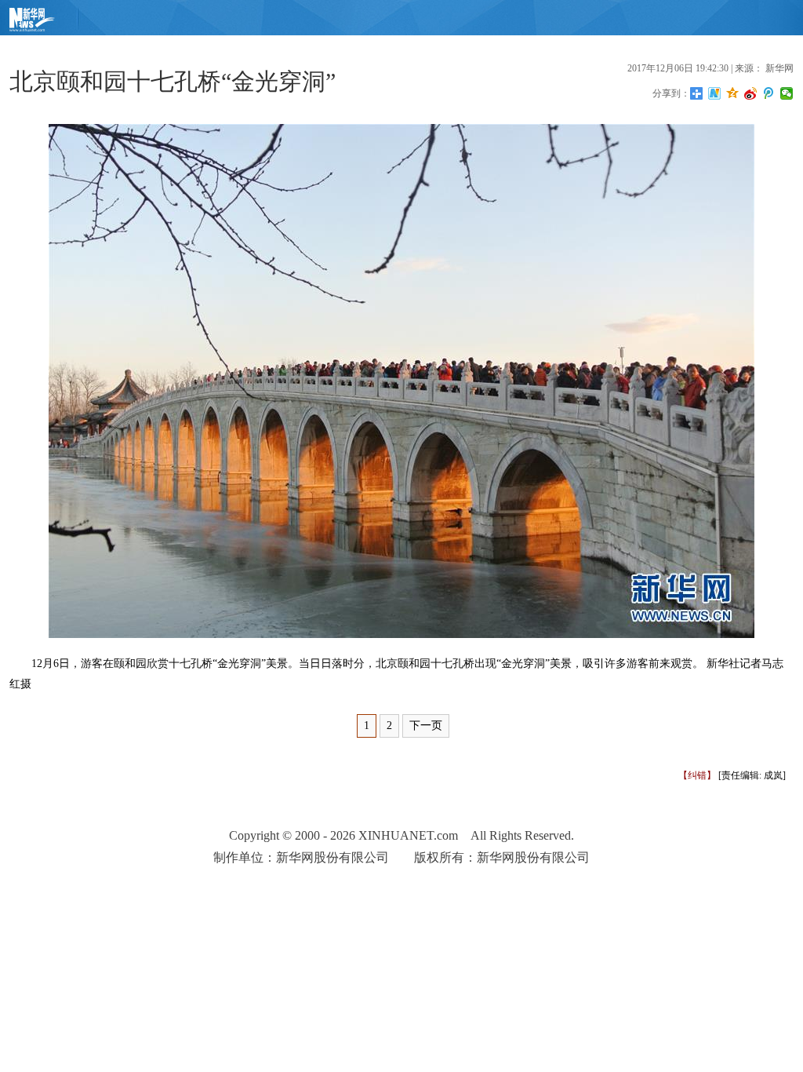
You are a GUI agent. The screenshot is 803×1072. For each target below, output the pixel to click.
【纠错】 (697, 775)
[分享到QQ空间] (732, 93)
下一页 (425, 725)
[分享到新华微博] (714, 93)
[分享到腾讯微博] (769, 93)
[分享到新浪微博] (751, 93)
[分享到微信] (787, 93)
